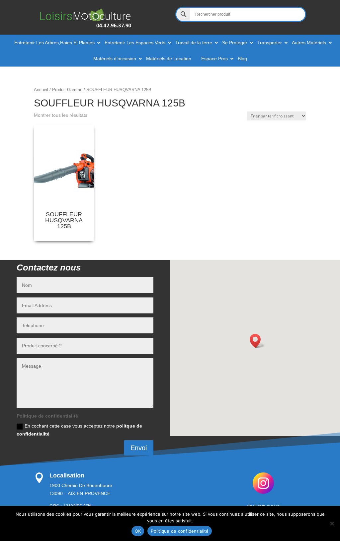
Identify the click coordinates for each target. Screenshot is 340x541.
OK (138, 531)
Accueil (41, 89)
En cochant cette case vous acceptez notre (79, 430)
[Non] (331, 523)
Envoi (138, 447)
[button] (257, 341)
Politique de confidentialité (180, 531)
